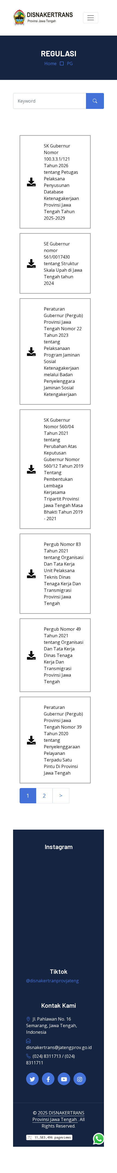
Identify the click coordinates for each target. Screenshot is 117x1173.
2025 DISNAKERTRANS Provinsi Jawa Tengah (58, 1116)
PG (70, 63)
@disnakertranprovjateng (52, 981)
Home (50, 63)
